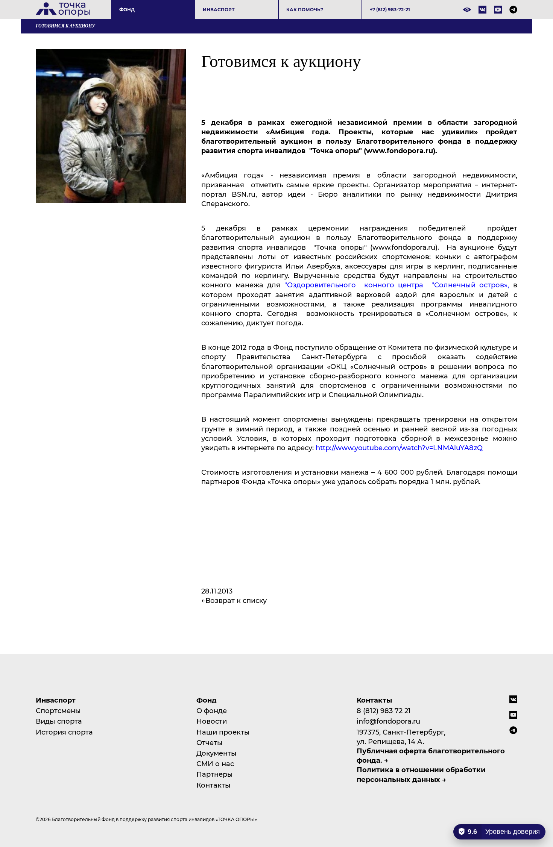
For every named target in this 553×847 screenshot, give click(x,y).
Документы (216, 752)
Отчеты (209, 742)
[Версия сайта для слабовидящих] (467, 10)
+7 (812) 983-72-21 (390, 9)
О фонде (211, 710)
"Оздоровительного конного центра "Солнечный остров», (398, 284)
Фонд (127, 9)
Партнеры (214, 774)
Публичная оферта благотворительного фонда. (431, 755)
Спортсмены (58, 710)
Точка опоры (63, 9)
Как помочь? (304, 9)
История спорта (64, 731)
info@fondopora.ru (388, 721)
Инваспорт (219, 9)
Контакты (213, 784)
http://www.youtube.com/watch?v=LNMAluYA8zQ (399, 447)
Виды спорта (59, 721)
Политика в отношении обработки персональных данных (421, 774)
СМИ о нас (215, 763)
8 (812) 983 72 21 (384, 710)
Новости (211, 721)
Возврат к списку (236, 600)
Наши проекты (223, 731)
